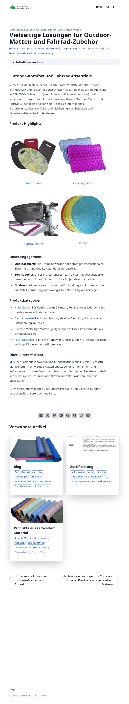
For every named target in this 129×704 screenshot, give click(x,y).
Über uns (42, 393)
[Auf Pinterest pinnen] (68, 415)
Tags (12, 689)
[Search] (107, 7)
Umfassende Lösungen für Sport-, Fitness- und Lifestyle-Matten (45, 29)
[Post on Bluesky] (54, 415)
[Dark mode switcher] (114, 7)
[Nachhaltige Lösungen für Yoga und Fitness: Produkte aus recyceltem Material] (36, 529)
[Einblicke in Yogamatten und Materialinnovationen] (36, 465)
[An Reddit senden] (61, 415)
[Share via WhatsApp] (81, 415)
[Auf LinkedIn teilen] (41, 415)
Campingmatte (82, 183)
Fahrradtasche (33, 244)
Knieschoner (33, 183)
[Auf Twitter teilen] (47, 415)
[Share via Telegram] (88, 415)
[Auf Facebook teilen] (74, 415)
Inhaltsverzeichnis (30, 62)
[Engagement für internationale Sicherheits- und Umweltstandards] (92, 465)
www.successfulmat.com (32, 695)
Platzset (83, 243)
